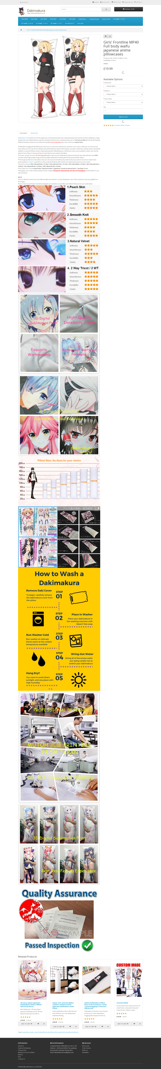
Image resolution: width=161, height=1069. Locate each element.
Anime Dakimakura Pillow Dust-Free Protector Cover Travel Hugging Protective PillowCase (95, 1005)
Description (23, 133)
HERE (96, 155)
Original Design (94, 19)
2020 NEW (53, 19)
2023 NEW (24, 19)
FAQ (19, 1057)
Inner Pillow (108, 99)
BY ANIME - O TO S (42, 23)
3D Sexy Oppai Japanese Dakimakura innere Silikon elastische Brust (31, 1004)
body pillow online (52, 1032)
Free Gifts (80, 23)
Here (65, 153)
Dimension (108, 83)
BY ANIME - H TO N (27, 23)
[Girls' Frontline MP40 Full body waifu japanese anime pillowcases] (59, 78)
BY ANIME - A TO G (119, 19)
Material (107, 91)
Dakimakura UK (23, 138)
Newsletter (85, 1052)
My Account (85, 1046)
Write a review (125, 125)
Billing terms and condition (26, 1052)
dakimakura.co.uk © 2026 (34, 1067)
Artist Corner (106, 19)
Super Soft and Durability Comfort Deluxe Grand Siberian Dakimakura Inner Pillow (63, 1005)
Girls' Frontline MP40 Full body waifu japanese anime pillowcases (47, 30)
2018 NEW (72, 19)
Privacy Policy (22, 1050)
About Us (21, 1046)
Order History (86, 1048)
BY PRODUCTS (69, 23)
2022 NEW (34, 19)
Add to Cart (123, 117)
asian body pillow (40, 1032)
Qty (105, 107)
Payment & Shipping (24, 1048)
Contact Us (31, 162)
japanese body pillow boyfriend (68, 1032)
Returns (20, 1055)
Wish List (85, 1050)
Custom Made (122, 1003)
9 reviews (117, 125)
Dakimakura (82, 19)
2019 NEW (63, 19)
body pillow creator (28, 1032)
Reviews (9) (34, 133)
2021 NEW (44, 19)
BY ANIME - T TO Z (56, 23)
